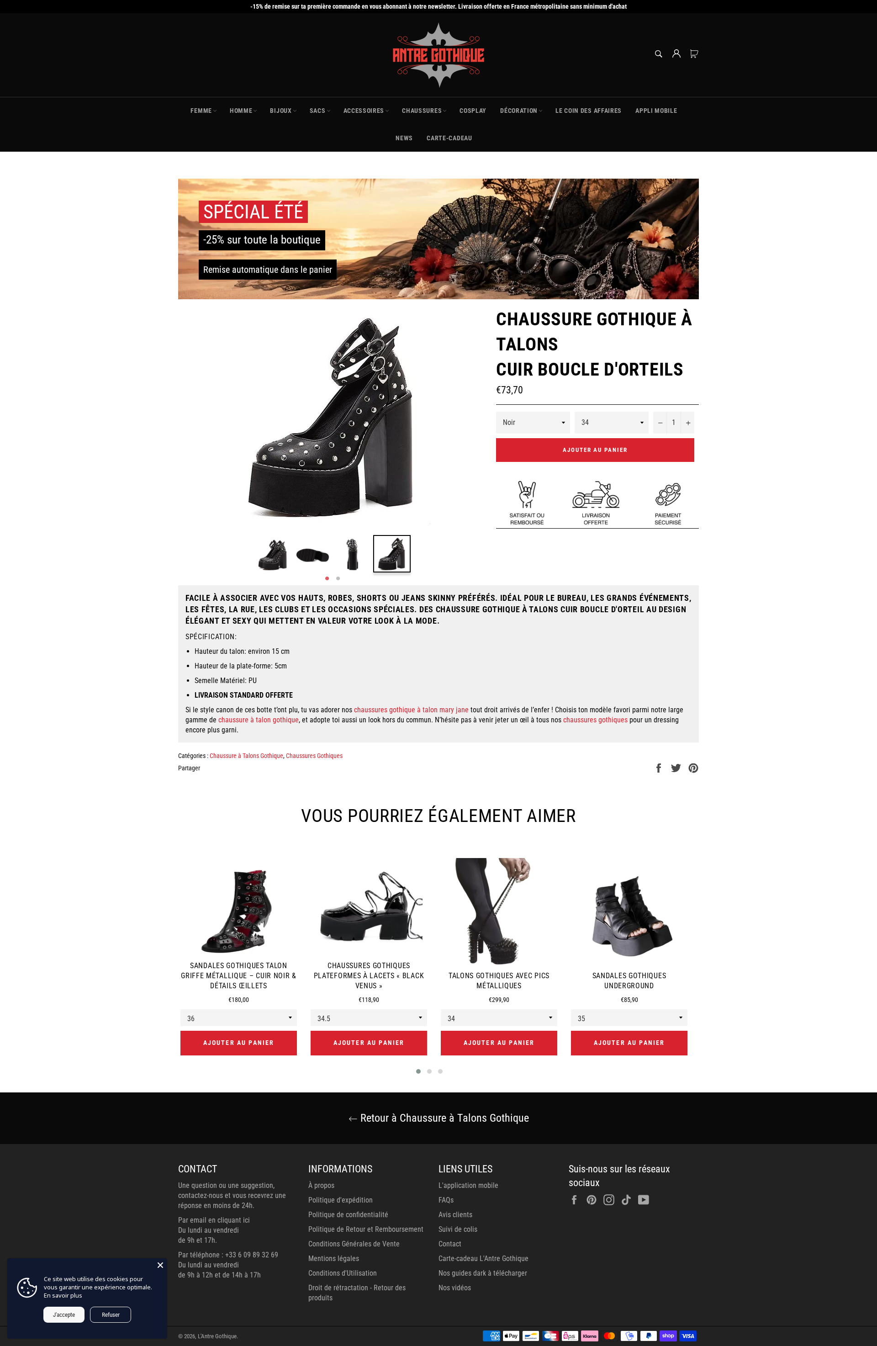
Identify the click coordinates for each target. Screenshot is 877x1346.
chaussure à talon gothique (258, 719)
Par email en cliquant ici (214, 1220)
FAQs (446, 1200)
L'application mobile (468, 1185)
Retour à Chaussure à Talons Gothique (443, 1118)
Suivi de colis (457, 1229)
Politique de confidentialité (348, 1214)
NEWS (404, 138)
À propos (321, 1185)
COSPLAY (473, 110)
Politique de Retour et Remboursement (365, 1229)
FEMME (201, 110)
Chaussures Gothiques (314, 755)
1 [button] (327, 578)
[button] (418, 1071)
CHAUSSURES (422, 110)
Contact (449, 1244)
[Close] (160, 1265)
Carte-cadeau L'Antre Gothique (483, 1258)
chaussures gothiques (595, 719)
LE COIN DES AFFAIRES (588, 110)
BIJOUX (280, 110)
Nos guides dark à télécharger (482, 1273)
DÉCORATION (519, 110)
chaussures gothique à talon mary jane (411, 709)
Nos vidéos (454, 1287)
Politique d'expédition (340, 1200)
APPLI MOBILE (656, 110)
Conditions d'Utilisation (342, 1273)
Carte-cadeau (449, 138)
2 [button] (338, 578)
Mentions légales (333, 1258)
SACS (318, 110)
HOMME (241, 110)
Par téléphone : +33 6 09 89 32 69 (228, 1255)
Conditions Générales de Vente (354, 1244)
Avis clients (455, 1214)
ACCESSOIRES (364, 110)
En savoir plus (63, 1295)
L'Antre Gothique (217, 1336)
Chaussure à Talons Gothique (246, 755)
